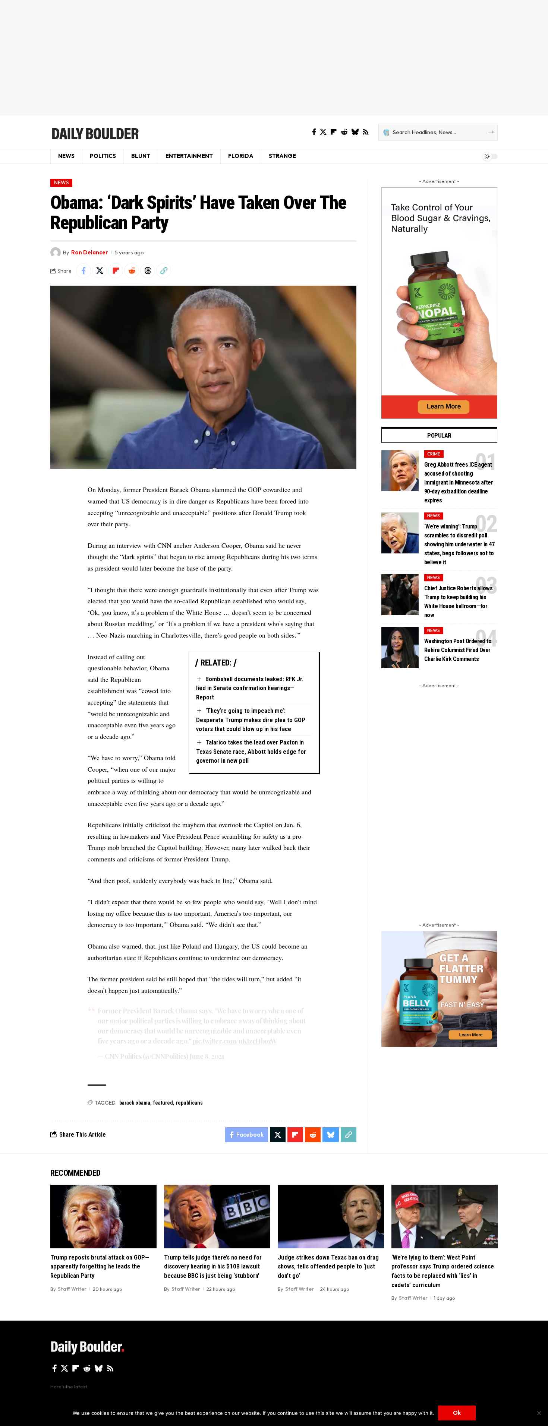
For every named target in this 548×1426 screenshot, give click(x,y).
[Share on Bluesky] (330, 1134)
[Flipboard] (333, 132)
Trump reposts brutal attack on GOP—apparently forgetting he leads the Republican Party (99, 1266)
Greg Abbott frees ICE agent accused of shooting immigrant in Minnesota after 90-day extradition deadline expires (458, 482)
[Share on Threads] (147, 270)
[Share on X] (99, 270)
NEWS (61, 182)
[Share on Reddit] (131, 270)
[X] (323, 132)
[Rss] (365, 132)
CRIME (433, 454)
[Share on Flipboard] (115, 270)
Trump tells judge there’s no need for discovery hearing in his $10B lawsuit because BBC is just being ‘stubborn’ (213, 1266)
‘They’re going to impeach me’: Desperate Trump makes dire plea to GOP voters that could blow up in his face (250, 720)
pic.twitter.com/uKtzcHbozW (234, 1040)
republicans (189, 1103)
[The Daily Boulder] (94, 132)
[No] (538, 1413)
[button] (163, 270)
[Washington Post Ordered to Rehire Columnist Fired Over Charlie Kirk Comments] (400, 647)
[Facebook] (314, 132)
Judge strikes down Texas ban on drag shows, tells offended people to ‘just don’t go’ (328, 1266)
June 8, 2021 (206, 1056)
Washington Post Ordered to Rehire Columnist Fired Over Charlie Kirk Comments (457, 650)
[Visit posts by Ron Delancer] (55, 252)
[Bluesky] (354, 132)
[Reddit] (344, 132)
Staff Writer (72, 1289)
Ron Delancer (89, 252)
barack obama (134, 1103)
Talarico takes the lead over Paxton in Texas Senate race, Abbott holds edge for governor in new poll (251, 751)
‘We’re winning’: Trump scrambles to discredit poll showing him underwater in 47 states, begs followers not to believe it (459, 544)
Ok (457, 1412)
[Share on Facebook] (83, 270)
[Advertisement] (274, 58)
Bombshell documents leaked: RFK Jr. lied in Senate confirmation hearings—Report (249, 688)
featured (163, 1103)
